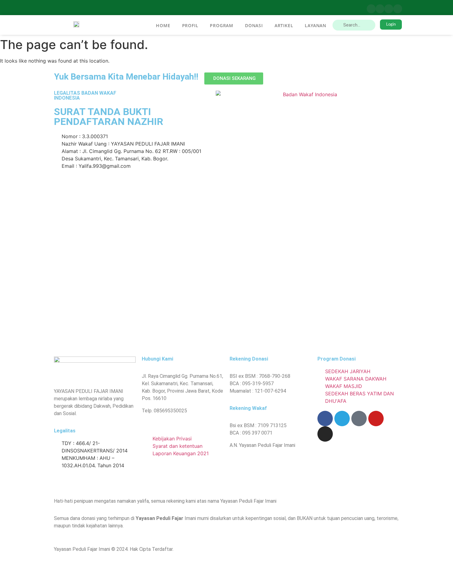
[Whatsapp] (359, 418)
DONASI (254, 25)
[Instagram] (397, 8)
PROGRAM (221, 25)
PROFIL (190, 25)
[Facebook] (371, 8)
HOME (163, 25)
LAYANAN (315, 25)
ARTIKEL (284, 25)
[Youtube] (388, 8)
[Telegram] (380, 8)
